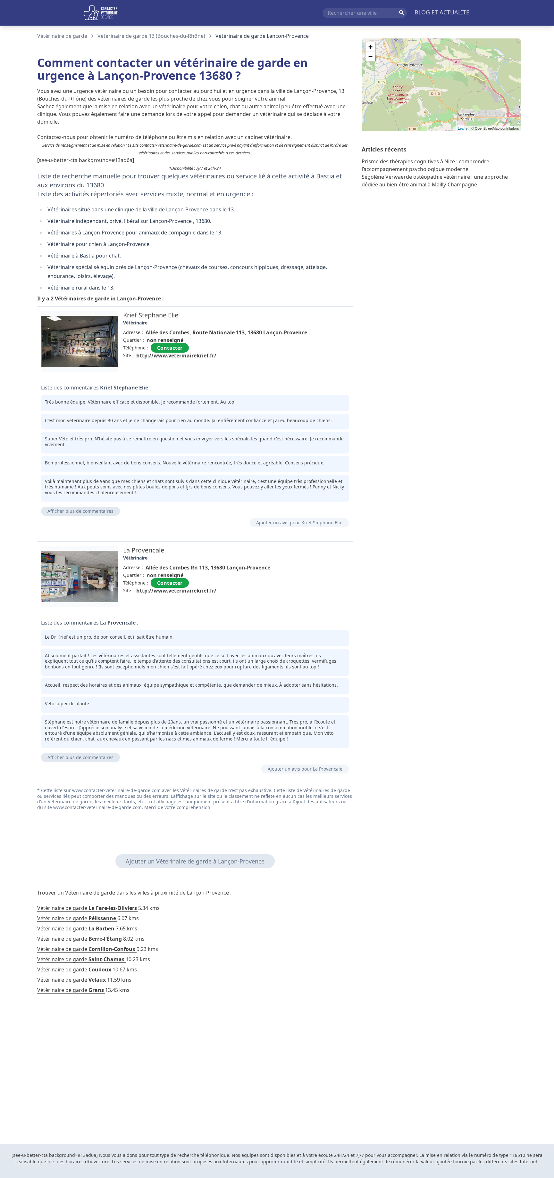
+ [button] (370, 47)
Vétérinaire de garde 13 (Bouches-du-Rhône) (151, 35)
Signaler (335, 370)
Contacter (169, 347)
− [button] (370, 57)
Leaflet (463, 128)
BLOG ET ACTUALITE (442, 12)
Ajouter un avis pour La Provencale (305, 769)
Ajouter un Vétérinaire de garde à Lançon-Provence (195, 861)
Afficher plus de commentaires (80, 511)
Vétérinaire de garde (62, 35)
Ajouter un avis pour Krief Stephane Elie (299, 522)
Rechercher (401, 12)
